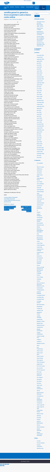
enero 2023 (39, 98)
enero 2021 (39, 145)
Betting (38, 227)
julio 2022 (39, 110)
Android (38, 212)
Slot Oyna (39, 383)
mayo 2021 (39, 137)
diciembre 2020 (40, 147)
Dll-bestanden (40, 257)
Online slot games (41, 362)
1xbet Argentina (40, 189)
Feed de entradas (40, 442)
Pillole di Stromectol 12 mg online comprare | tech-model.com (10, 208)
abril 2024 (39, 69)
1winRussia (39, 185)
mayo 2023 (39, 90)
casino (38, 241)
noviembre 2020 (40, 149)
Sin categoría (11, 204)
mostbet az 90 (40, 310)
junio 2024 (39, 65)
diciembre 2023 (40, 76)
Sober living (39, 385)
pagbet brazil (39, 364)
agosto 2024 (39, 61)
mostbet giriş (39, 319)
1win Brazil (39, 172)
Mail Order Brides (40, 304)
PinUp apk (39, 371)
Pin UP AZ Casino (41, 366)
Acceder (38, 440)
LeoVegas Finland (41, 295)
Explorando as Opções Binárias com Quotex (40, 33)
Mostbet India (40, 323)
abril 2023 (39, 92)
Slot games (39, 379)
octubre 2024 (39, 57)
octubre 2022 (39, 104)
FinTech (38, 275)
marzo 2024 (39, 71)
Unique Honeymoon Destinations (39, 399)
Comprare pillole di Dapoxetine (11, 197)
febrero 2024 (39, 73)
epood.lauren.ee (7, 201)
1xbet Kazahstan (40, 202)
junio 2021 (39, 135)
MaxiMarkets (39, 306)
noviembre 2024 (40, 55)
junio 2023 (39, 88)
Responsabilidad (29, 6)
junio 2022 (39, 112)
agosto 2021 (39, 131)
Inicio (8, 6)
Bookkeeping (40, 235)
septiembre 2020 (40, 153)
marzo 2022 (39, 118)
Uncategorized (40, 396)
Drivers (38, 265)
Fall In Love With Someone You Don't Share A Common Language (40, 270)
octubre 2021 (39, 128)
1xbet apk (39, 187)
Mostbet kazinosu (40, 325)
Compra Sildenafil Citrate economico (12, 200)
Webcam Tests (40, 413)
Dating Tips (39, 256)
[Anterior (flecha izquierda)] (1, 465)
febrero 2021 (39, 143)
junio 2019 (39, 157)
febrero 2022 (39, 120)
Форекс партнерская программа (40, 434)
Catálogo (22, 6)
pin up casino (40, 368)
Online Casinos (40, 356)
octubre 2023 (39, 80)
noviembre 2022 (40, 102)
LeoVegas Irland (40, 299)
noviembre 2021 (40, 126)
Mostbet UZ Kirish (41, 343)
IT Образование (40, 289)
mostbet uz (39, 341)
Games (38, 281)
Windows (39, 415)
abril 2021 (39, 139)
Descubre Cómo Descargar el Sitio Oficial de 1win (41, 44)
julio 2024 (39, 63)
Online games (40, 360)
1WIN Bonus (39, 169)
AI (37, 210)
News (38, 345)
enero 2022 (39, 122)
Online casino (40, 350)
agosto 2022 (39, 108)
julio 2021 (39, 133)
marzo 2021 (39, 141)
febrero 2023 (39, 96)
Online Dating (40, 358)
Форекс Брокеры (40, 427)
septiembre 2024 (40, 59)
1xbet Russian (40, 204)
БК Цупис (39, 417)
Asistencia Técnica (36, 7)
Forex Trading (40, 277)
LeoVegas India (40, 297)
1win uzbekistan (40, 183)
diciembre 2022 (40, 100)
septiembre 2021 (40, 130)
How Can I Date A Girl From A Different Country (41, 284)
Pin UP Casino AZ (41, 370)
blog (38, 233)
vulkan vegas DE (40, 404)
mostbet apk (39, 308)
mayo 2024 (39, 67)
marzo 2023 (39, 94)
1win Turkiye (39, 181)
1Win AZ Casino (40, 167)
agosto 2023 (39, 84)
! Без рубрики (40, 163)
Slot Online (39, 381)
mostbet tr (39, 339)
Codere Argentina (40, 245)
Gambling (39, 279)
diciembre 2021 (40, 124)
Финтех (38, 425)
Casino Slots (39, 243)
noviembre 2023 (40, 78)
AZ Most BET (40, 217)
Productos (17, 6)
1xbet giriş (39, 200)
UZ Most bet (39, 402)
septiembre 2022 (40, 106)
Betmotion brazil (40, 225)
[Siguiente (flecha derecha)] (3, 465)
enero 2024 (39, 74)
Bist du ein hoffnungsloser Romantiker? (40, 230)
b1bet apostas (40, 223)
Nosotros (12, 6)
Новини (38, 419)
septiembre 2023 (40, 82)
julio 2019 (39, 155)
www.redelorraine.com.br (9, 198)
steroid (38, 390)
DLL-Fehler (39, 259)
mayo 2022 (39, 114)
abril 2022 (39, 116)
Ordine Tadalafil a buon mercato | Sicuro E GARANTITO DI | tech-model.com (26, 209)
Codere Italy (39, 247)
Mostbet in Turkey (40, 321)
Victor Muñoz (19, 19)
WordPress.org (40, 448)
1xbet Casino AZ (40, 199)
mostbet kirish (40, 327)
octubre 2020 (39, 151)
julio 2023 (39, 86)
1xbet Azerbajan (40, 191)
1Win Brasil (39, 171)
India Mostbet (40, 287)
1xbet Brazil (39, 197)
